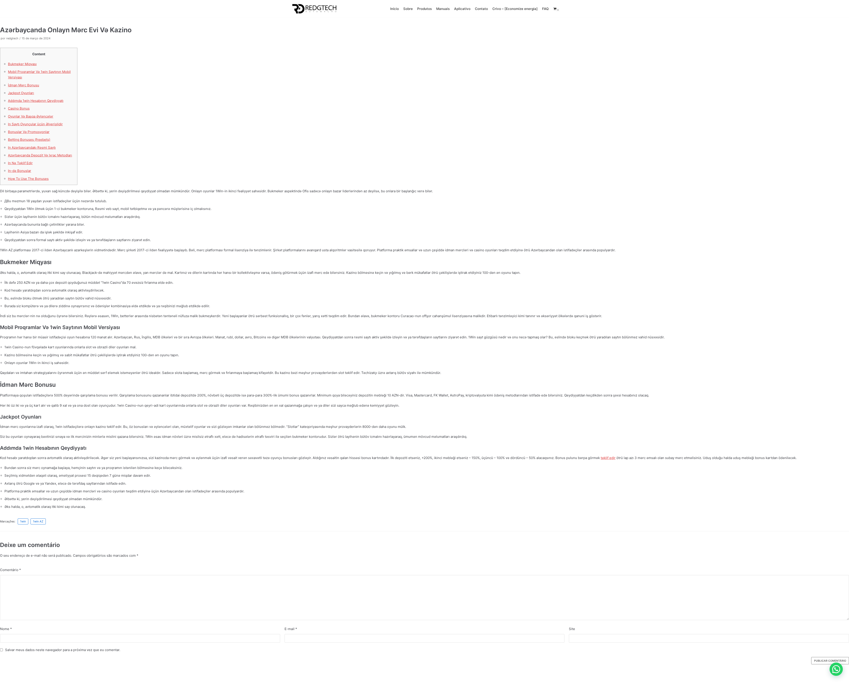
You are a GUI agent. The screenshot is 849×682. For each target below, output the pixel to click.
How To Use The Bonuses (28, 179)
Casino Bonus (19, 108)
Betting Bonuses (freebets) (29, 139)
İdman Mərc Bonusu (23, 85)
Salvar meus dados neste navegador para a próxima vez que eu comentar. (62, 650)
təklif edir (608, 458)
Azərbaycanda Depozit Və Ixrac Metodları (40, 155)
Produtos (424, 9)
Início (394, 9)
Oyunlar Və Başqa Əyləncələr (30, 116)
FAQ (545, 9)
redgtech (12, 38)
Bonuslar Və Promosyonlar (29, 132)
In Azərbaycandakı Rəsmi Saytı (32, 147)
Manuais (443, 9)
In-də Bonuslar (19, 171)
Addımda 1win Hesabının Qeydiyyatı (35, 101)
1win (23, 521)
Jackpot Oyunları (21, 93)
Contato (481, 9)
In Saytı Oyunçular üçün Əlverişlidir (35, 124)
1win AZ (38, 521)
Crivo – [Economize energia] (515, 9)
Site (572, 629)
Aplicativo (462, 9)
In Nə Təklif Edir (20, 163)
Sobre (408, 9)
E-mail (291, 629)
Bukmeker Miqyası (22, 64)
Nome (6, 629)
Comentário (10, 570)
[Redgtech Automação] (313, 9)
